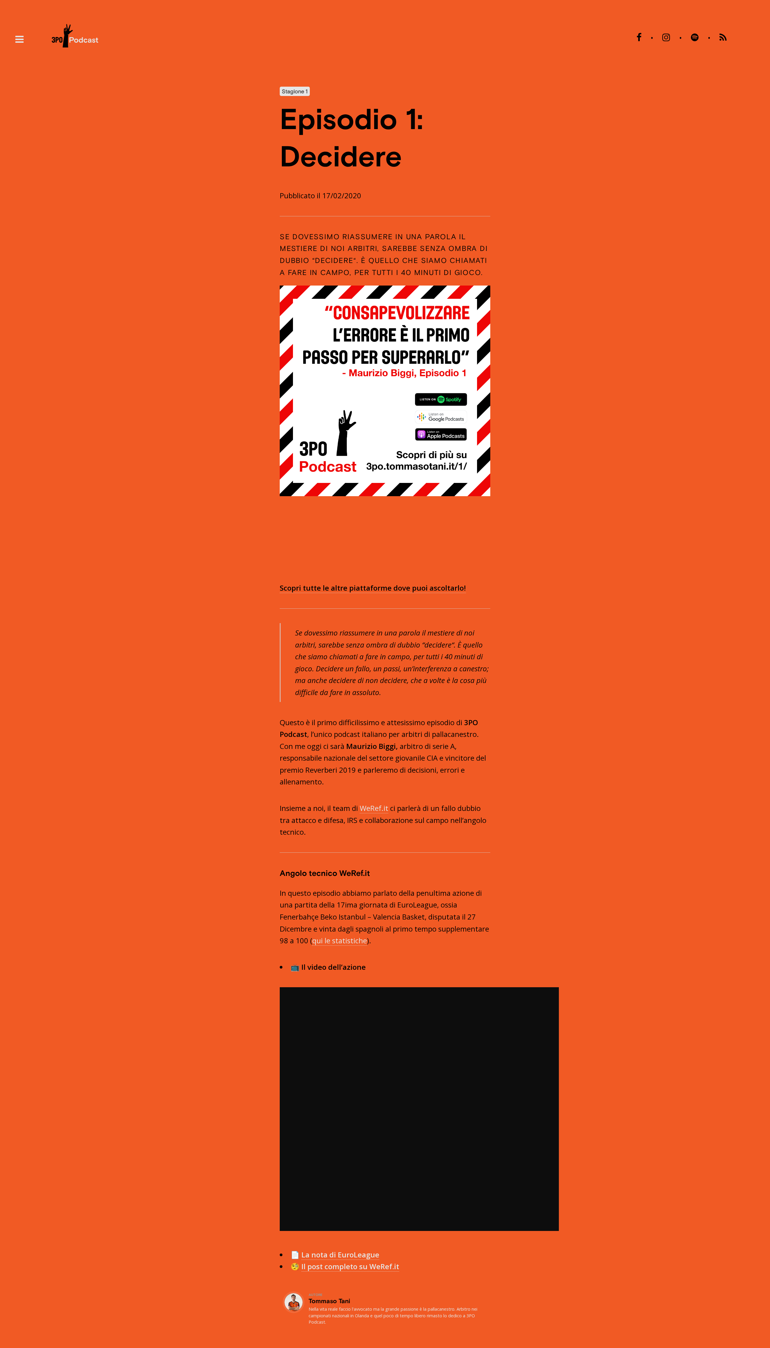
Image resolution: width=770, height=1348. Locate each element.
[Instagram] (666, 38)
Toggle (19, 39)
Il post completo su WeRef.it (350, 1266)
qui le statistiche (339, 940)
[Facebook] (639, 38)
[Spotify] (695, 38)
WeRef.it (374, 808)
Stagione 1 (295, 91)
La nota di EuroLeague (340, 1255)
